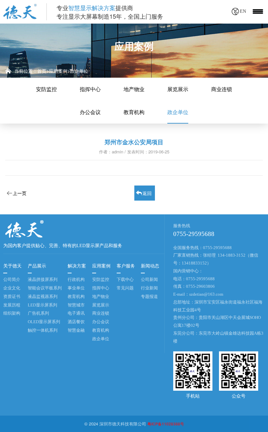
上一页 (19, 193)
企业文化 (11, 287)
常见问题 (125, 287)
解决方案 (77, 266)
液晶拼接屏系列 (43, 279)
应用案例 (58, 71)
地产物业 (134, 89)
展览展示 (177, 89)
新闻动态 (150, 266)
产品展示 (37, 266)
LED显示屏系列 (42, 305)
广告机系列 (38, 313)
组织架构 (11, 313)
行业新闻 (149, 287)
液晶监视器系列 (43, 296)
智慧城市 (76, 305)
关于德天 (12, 266)
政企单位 (79, 71)
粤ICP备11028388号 (165, 424)
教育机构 (134, 112)
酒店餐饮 (76, 321)
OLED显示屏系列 (44, 321)
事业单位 (76, 287)
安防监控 (46, 89)
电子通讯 (76, 313)
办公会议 (90, 112)
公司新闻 (149, 279)
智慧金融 (76, 330)
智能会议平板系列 (45, 287)
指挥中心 (90, 89)
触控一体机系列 (43, 330)
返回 (147, 193)
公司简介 (11, 279)
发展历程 (11, 305)
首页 (41, 71)
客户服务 (126, 266)
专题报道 (149, 296)
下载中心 (125, 279)
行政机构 (76, 279)
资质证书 (11, 296)
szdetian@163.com (206, 294)
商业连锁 (221, 89)
